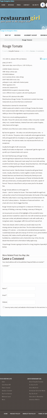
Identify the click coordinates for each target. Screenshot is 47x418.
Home (3, 5)
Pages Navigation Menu (7, 1)
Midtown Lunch (6, 397)
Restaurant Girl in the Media (37, 391)
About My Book (33, 388)
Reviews (32, 51)
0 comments (40, 51)
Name (4, 288)
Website (4, 302)
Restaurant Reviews (15, 40)
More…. (4, 400)
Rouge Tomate (12, 46)
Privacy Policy (15, 413)
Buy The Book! (33, 394)
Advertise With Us (34, 400)
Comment (6, 266)
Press (19, 5)
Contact (27, 5)
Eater (3, 382)
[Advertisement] (23, 344)
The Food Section (7, 394)
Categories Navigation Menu (8, 31)
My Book (11, 5)
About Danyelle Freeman (36, 382)
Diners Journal (6, 388)
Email (4, 295)
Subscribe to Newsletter (36, 397)
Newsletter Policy (29, 413)
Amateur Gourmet (7, 391)
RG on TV (36, 5)
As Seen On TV (33, 385)
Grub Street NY (6, 385)
